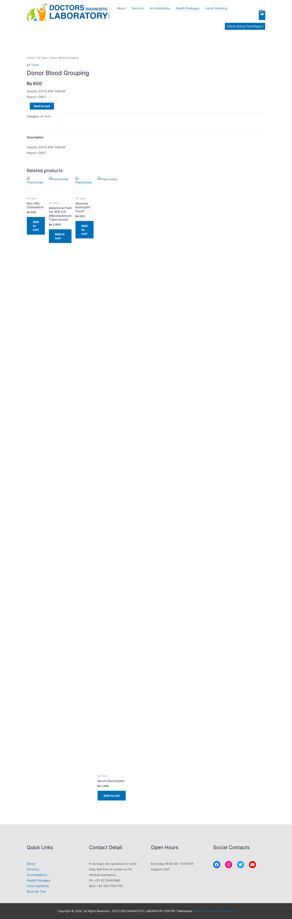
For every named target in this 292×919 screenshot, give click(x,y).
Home (30, 57)
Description (35, 137)
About (121, 8)
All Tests (42, 57)
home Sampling (216, 8)
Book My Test (36, 891)
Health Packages (187, 8)
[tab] (35, 137)
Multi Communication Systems (214, 911)
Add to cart (42, 106)
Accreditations (160, 8)
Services (137, 8)
